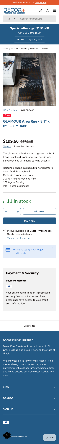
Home (5, 49)
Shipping (7, 146)
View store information (18, 238)
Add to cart (39, 211)
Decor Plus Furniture (18, 436)
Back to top (29, 325)
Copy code (37, 39)
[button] (47, 10)
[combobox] (29, 18)
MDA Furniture (10, 110)
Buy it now (29, 220)
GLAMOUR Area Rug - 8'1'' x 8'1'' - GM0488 (29, 49)
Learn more (40, 2)
